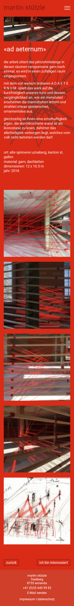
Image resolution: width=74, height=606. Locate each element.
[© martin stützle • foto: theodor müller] (37, 296)
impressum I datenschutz (37, 599)
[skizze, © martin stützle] (37, 512)
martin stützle (24, 7)
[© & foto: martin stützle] (37, 224)
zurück (11, 562)
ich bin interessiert (53, 562)
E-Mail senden (37, 593)
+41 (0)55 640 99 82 (37, 588)
